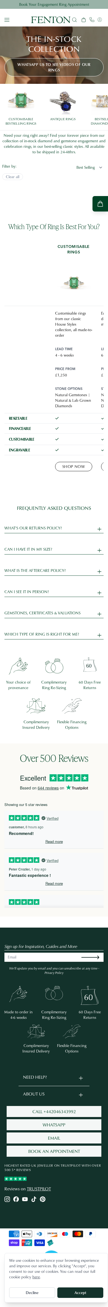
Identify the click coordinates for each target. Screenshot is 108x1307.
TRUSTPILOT (39, 1189)
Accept (80, 1292)
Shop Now (73, 466)
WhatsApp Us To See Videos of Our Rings (53, 67)
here (36, 1276)
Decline (32, 1292)
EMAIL (54, 1138)
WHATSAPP (54, 1125)
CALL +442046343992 (54, 1111)
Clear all (12, 176)
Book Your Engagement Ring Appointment (54, 4)
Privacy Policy (54, 972)
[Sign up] (95, 957)
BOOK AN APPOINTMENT (54, 1151)
